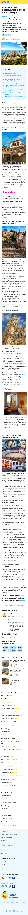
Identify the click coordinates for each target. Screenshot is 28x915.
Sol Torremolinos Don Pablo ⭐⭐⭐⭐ (11, 749)
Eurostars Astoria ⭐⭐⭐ (7, 725)
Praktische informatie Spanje (8, 825)
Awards (3, 864)
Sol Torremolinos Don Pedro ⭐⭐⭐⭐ (11, 776)
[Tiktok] (6, 911)
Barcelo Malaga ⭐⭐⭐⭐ (8, 698)
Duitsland (23, 902)
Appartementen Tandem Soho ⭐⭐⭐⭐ (11, 721)
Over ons (3, 861)
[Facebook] (14, 911)
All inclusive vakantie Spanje (8, 812)
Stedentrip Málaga (6, 735)
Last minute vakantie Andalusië (9, 799)
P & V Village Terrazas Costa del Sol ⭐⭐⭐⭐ (13, 762)
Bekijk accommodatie (13, 430)
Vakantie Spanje (5, 808)
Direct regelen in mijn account (9, 834)
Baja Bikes (16, 587)
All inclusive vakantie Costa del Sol (10, 789)
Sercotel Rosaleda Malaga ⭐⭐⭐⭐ (10, 708)
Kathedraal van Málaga (11, 83)
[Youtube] (22, 911)
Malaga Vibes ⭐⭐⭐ (6, 695)
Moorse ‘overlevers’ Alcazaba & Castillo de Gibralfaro (13, 79)
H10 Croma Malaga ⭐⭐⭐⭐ (9, 705)
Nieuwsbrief (4, 853)
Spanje (20, 650)
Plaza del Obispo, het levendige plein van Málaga (13, 89)
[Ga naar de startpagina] (5, 2)
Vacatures (3, 867)
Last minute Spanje (6, 815)
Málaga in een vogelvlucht (12, 73)
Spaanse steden (12, 650)
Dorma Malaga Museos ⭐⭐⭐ (9, 718)
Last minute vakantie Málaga (8, 738)
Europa (20, 647)
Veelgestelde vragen (6, 837)
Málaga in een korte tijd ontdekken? (15, 96)
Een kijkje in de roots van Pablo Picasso (13, 76)
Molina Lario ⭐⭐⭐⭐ (7, 702)
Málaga (4, 16)
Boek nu (23, 1)
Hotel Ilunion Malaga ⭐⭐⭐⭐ (9, 712)
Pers (2, 869)
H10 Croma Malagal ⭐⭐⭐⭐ (9, 772)
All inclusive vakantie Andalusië (9, 802)
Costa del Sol (13, 647)
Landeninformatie (5, 850)
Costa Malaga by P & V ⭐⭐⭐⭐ (10, 769)
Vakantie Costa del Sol (7, 782)
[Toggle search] (17, 2)
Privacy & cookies (15, 902)
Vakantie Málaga (5, 731)
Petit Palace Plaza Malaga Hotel (13, 417)
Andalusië (5, 647)
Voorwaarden (6, 902)
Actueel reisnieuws (6, 848)
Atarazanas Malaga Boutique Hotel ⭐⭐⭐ (12, 715)
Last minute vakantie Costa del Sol (10, 785)
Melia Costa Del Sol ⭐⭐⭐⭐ (9, 759)
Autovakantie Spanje (6, 818)
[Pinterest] (18, 911)
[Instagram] (10, 911)
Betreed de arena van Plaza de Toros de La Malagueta (15, 85)
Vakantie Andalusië (6, 795)
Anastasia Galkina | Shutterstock (16, 605)
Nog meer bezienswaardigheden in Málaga (14, 93)
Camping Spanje (5, 821)
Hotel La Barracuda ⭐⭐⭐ (8, 746)
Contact (3, 840)
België (14, 904)
